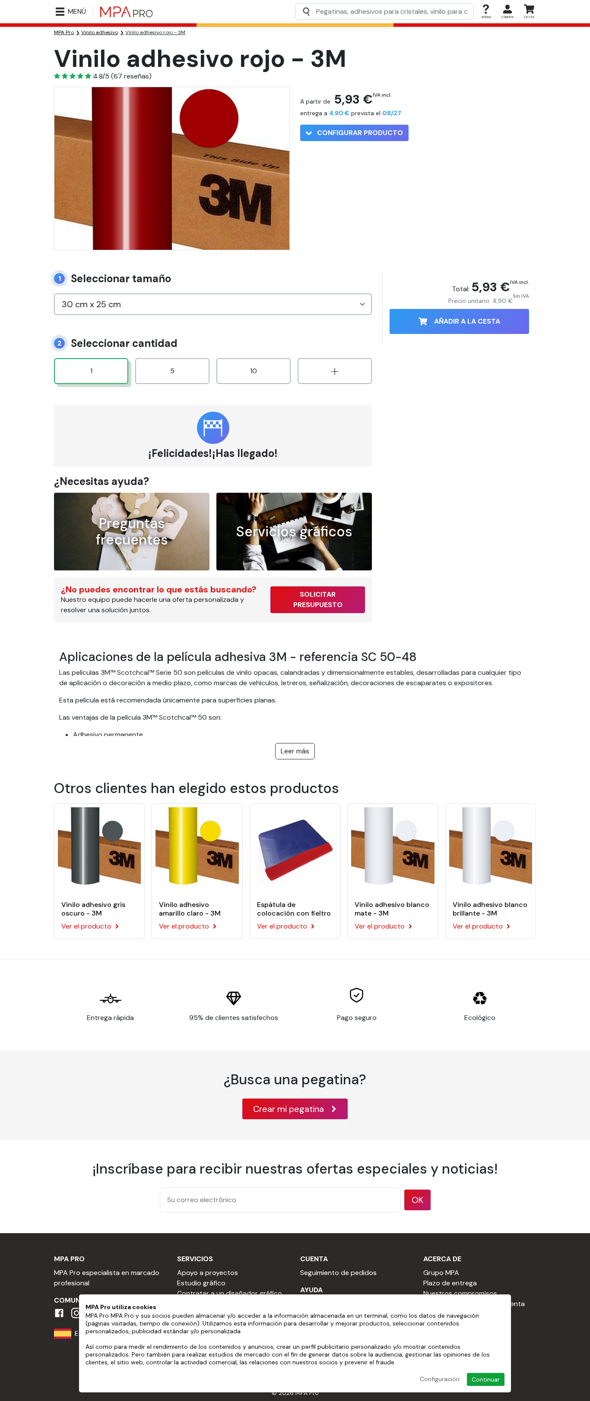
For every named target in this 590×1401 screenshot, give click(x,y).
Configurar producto (359, 132)
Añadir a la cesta (467, 321)
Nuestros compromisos (460, 1293)
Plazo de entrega (450, 1283)
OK (417, 1200)
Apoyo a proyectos (207, 1272)
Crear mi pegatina (288, 1109)
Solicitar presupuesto (318, 599)
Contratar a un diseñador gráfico (229, 1293)
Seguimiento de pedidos (338, 1272)
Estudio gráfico (201, 1283)
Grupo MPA (441, 1272)
